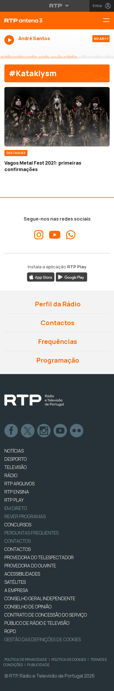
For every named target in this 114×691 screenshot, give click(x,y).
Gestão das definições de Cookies (42, 639)
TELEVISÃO (15, 467)
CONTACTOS (17, 549)
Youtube (60, 431)
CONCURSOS (17, 524)
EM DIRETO (15, 508)
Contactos (57, 322)
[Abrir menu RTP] (57, 5)
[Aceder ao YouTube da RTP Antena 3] (55, 235)
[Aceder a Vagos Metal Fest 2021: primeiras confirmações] (57, 116)
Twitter (28, 431)
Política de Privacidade (25, 659)
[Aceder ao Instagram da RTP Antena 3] (39, 235)
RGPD (10, 631)
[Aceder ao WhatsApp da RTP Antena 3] (70, 235)
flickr (77, 431)
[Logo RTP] (34, 400)
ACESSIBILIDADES (22, 574)
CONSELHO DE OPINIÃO (27, 606)
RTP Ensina (16, 492)
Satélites (15, 582)
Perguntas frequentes (31, 533)
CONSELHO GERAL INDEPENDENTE (39, 598)
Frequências (57, 341)
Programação (57, 360)
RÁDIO (10, 475)
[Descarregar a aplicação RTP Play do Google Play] (71, 277)
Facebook (11, 431)
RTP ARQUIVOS (19, 483)
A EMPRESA (16, 590)
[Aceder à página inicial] (38, 20)
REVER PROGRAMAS (25, 516)
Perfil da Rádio (57, 304)
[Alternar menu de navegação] (108, 20)
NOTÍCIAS (14, 451)
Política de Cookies (68, 659)
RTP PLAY (14, 500)
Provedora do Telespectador (39, 557)
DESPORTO (15, 459)
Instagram (44, 431)
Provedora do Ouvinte (30, 565)
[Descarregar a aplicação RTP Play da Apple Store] (41, 277)
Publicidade (38, 664)
